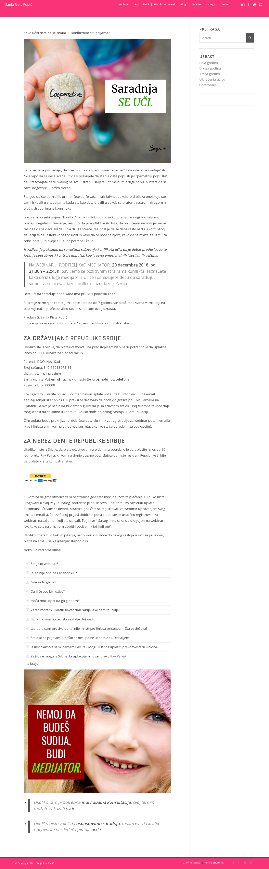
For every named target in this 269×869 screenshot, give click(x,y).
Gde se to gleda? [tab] (43, 582)
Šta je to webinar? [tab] (44, 563)
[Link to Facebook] (249, 4)
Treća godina (209, 73)
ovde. (71, 808)
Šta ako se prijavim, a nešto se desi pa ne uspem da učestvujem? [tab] (81, 637)
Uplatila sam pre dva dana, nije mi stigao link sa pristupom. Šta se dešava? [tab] (89, 628)
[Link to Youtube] (255, 4)
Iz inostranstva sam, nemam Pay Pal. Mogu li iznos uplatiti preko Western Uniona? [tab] (95, 647)
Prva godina (208, 62)
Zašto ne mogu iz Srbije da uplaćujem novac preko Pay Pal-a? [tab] (78, 656)
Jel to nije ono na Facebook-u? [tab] (54, 573)
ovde (96, 829)
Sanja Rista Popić (18, 4)
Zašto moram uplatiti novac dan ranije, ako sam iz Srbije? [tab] (75, 610)
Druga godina (210, 68)
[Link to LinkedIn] (243, 4)
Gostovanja (208, 85)
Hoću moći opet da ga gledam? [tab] (55, 600)
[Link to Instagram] (261, 4)
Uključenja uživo (212, 79)
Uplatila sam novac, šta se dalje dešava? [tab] (62, 619)
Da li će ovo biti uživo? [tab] (48, 591)
